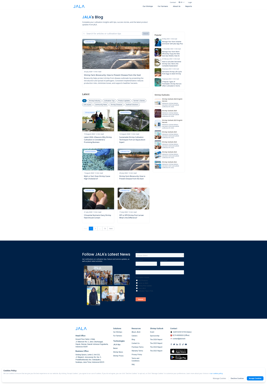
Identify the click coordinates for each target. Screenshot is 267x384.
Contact (173, 2)
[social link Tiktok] (183, 344)
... (100, 229)
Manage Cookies (219, 378)
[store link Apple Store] (178, 351)
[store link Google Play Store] (178, 357)
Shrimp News (118, 352)
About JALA (136, 332)
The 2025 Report (156, 343)
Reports (188, 6)
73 (105, 229)
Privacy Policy (137, 355)
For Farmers (163, 6)
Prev (85, 229)
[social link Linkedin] (177, 344)
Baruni (115, 348)
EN (181, 2)
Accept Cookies (255, 378)
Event (152, 332)
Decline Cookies (237, 378)
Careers (134, 336)
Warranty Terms (137, 351)
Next (111, 229)
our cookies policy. (216, 373)
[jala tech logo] (78, 6)
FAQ (133, 365)
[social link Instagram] (180, 344)
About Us (176, 6)
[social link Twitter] (174, 344)
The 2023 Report (156, 351)
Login (190, 2)
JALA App (116, 345)
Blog (133, 339)
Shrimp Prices (118, 356)
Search (145, 34)
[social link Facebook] (171, 344)
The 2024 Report (156, 347)
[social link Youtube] (186, 344)
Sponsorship (154, 336)
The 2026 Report (156, 339)
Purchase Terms (138, 347)
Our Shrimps (148, 6)
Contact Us (136, 343)
